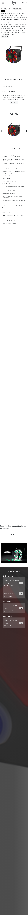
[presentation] (1, 130)
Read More (5, 36)
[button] (23, 3)
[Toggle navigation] (3, 3)
